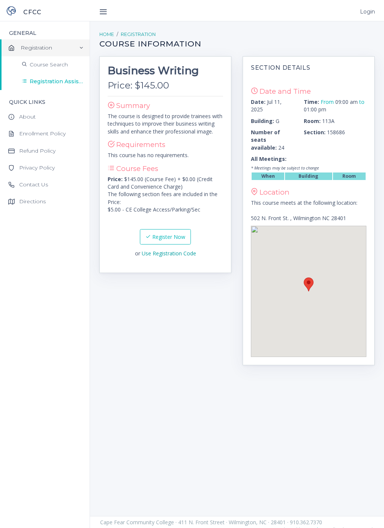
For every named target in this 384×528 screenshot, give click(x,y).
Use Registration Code (169, 253)
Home (106, 34)
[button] (308, 284)
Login (367, 11)
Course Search (49, 64)
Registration (138, 34)
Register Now (168, 236)
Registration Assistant (60, 81)
